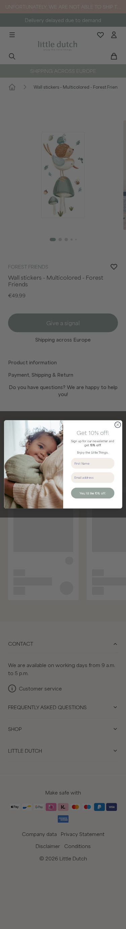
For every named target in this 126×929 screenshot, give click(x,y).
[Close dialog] (118, 425)
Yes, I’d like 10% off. (93, 493)
